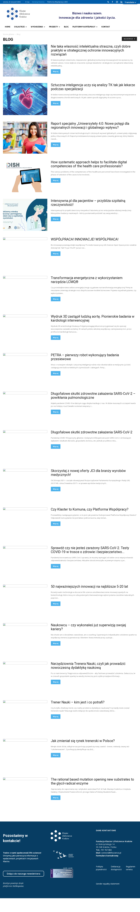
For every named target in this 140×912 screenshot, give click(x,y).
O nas (27, 2)
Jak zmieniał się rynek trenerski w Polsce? (83, 741)
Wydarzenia (37, 27)
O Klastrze (19, 27)
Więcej (55, 71)
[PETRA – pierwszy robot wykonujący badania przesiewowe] (25, 369)
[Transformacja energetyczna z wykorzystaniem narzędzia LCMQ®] (25, 292)
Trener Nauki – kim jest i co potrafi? (77, 702)
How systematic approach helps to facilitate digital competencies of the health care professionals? (89, 164)
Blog (66, 27)
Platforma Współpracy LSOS (57, 2)
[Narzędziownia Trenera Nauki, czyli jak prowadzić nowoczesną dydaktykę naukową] (25, 678)
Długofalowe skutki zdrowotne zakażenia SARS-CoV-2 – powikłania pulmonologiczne (93, 396)
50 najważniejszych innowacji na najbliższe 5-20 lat (89, 587)
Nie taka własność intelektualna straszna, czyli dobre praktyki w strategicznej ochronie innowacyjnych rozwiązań (90, 50)
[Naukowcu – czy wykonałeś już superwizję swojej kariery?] (25, 639)
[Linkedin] (121, 2)
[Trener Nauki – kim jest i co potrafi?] (25, 716)
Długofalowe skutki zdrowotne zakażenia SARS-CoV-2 (91, 432)
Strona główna (8, 34)
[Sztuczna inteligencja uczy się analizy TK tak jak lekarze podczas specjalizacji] (25, 99)
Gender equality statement (107, 883)
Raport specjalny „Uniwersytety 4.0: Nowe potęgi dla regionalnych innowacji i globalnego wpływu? (90, 126)
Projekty (53, 27)
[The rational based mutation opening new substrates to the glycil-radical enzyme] (25, 793)
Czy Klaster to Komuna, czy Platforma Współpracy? (89, 509)
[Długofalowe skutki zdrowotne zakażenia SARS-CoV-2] (25, 446)
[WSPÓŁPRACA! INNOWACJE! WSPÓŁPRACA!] (25, 253)
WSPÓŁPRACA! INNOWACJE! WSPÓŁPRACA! (84, 239)
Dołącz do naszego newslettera (23, 873)
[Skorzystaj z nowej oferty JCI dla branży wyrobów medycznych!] (25, 485)
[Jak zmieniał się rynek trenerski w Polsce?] (25, 755)
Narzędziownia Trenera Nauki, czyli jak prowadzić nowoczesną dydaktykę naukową (88, 666)
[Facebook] (112, 2)
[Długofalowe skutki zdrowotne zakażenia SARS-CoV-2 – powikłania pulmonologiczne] (25, 408)
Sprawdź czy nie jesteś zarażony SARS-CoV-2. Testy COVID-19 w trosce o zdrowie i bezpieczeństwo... (90, 550)
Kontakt (105, 27)
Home (7, 27)
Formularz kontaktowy (107, 855)
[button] (108, 2)
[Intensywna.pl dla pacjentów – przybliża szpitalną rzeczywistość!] (25, 215)
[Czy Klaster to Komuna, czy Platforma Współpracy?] (25, 523)
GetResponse (18, 886)
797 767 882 (106, 850)
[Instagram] (117, 2)
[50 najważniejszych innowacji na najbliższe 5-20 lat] (25, 601)
